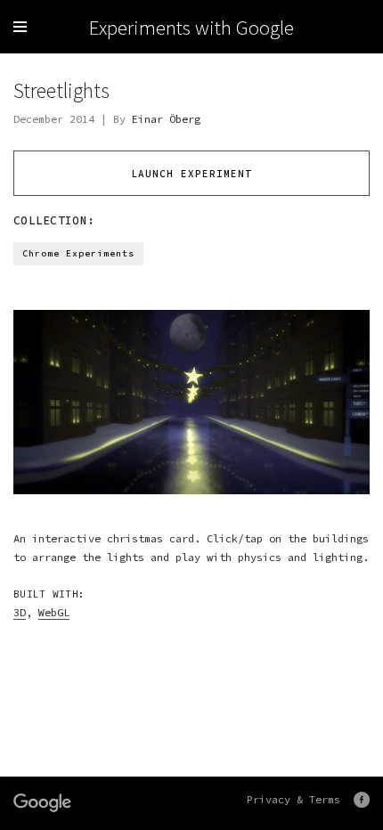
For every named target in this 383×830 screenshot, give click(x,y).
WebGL (53, 612)
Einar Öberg (166, 119)
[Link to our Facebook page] (362, 800)
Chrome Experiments (78, 253)
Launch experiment (191, 173)
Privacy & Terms (293, 799)
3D (19, 612)
